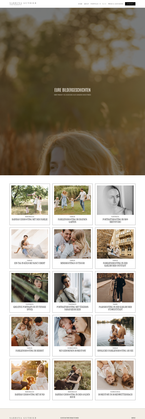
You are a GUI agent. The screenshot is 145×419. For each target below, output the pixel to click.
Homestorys (72, 348)
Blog (104, 4)
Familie (72, 216)
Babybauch (29, 216)
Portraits (115, 216)
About (86, 4)
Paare (115, 304)
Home (80, 4)
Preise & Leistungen (115, 4)
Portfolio (95, 4)
